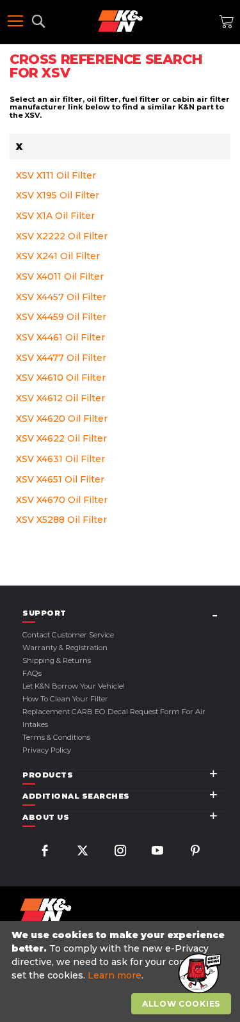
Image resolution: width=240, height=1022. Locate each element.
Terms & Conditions (56, 737)
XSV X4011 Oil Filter (60, 276)
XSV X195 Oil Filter (57, 195)
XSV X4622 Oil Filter (61, 438)
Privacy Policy (46, 750)
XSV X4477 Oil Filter (61, 357)
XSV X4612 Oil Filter (60, 398)
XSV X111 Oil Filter (56, 175)
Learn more (114, 975)
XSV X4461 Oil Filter (60, 337)
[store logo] (120, 21)
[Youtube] (157, 852)
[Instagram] (120, 852)
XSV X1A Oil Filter (55, 215)
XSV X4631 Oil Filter (60, 459)
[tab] (124, 613)
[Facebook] (45, 852)
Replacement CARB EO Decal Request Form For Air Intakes (113, 718)
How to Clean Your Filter (65, 698)
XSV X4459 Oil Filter (61, 317)
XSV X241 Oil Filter (58, 256)
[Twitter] (82, 852)
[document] (122, 972)
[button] (198, 974)
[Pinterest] (195, 852)
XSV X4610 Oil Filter (61, 377)
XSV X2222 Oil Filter (62, 236)
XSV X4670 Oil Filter (62, 500)
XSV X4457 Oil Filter (61, 297)
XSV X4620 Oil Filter (62, 418)
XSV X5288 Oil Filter (61, 519)
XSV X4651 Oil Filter (60, 479)
